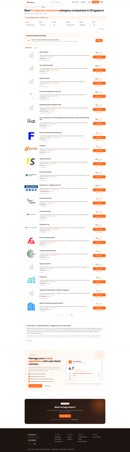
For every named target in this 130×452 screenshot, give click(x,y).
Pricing (80, 439)
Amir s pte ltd (44, 52)
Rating (40, 22)
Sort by (27, 22)
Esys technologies (46, 172)
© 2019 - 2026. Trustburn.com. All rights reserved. (39, 449)
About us (69, 437)
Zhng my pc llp (44, 224)
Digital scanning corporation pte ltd (51, 303)
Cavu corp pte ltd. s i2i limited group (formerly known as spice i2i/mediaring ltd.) (64, 118)
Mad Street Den (45, 78)
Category (68, 22)
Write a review (75, 2)
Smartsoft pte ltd (45, 159)
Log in (89, 2)
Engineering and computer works (50, 104)
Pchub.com (43, 277)
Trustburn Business (82, 437)
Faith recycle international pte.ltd (51, 132)
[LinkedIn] (35, 444)
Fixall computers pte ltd (47, 237)
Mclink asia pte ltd (45, 198)
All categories (58, 437)
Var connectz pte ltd (46, 65)
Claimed (54, 22)
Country (81, 22)
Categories (83, 2)
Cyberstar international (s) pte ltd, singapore (54, 290)
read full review (50, 56)
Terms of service (63, 449)
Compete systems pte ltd (48, 251)
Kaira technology (45, 211)
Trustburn (32, 434)
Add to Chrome (75, 419)
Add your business (82, 441)
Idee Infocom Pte (45, 264)
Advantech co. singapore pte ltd (50, 185)
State (93, 22)
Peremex (42, 146)
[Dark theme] (101, 2)
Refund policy (71, 449)
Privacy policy (55, 449)
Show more (29, 340)
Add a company (58, 441)
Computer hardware (35, 7)
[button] (32, 25)
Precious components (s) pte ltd (50, 91)
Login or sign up (96, 437)
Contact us (69, 439)
